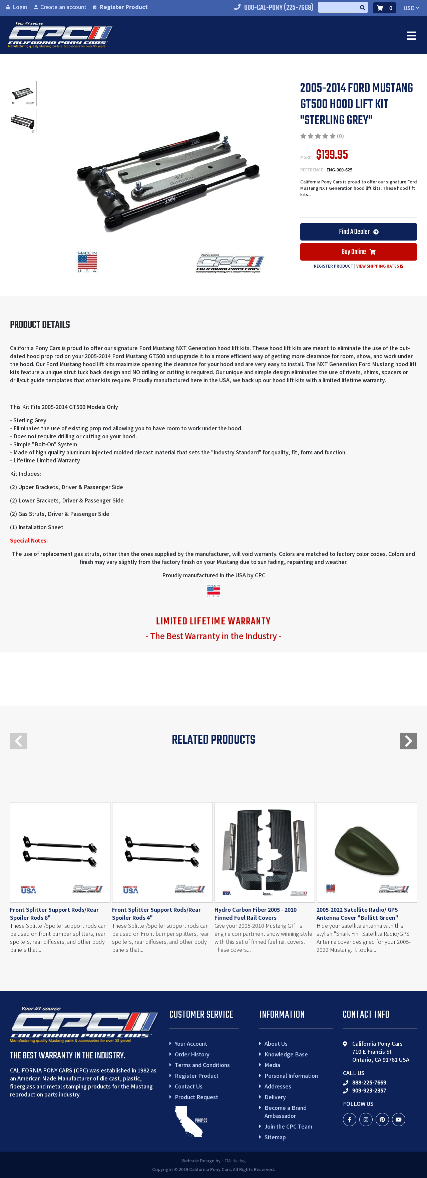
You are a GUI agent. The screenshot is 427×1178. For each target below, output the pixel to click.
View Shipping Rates (378, 266)
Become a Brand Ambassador (286, 1111)
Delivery (275, 1097)
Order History (192, 1054)
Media (272, 1065)
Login (20, 7)
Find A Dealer (355, 232)
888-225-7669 (369, 1082)
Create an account (63, 7)
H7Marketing (234, 1160)
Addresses (278, 1086)
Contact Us (188, 1086)
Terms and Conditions (202, 1065)
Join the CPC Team (288, 1126)
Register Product (124, 7)
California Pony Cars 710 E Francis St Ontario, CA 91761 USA (380, 1051)
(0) (340, 136)
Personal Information (291, 1075)
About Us (276, 1043)
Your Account (191, 1043)
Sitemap (275, 1137)
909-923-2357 (369, 1090)
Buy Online (354, 252)
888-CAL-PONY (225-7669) (279, 7)
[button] (408, 741)
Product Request (196, 1097)
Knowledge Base (286, 1054)
